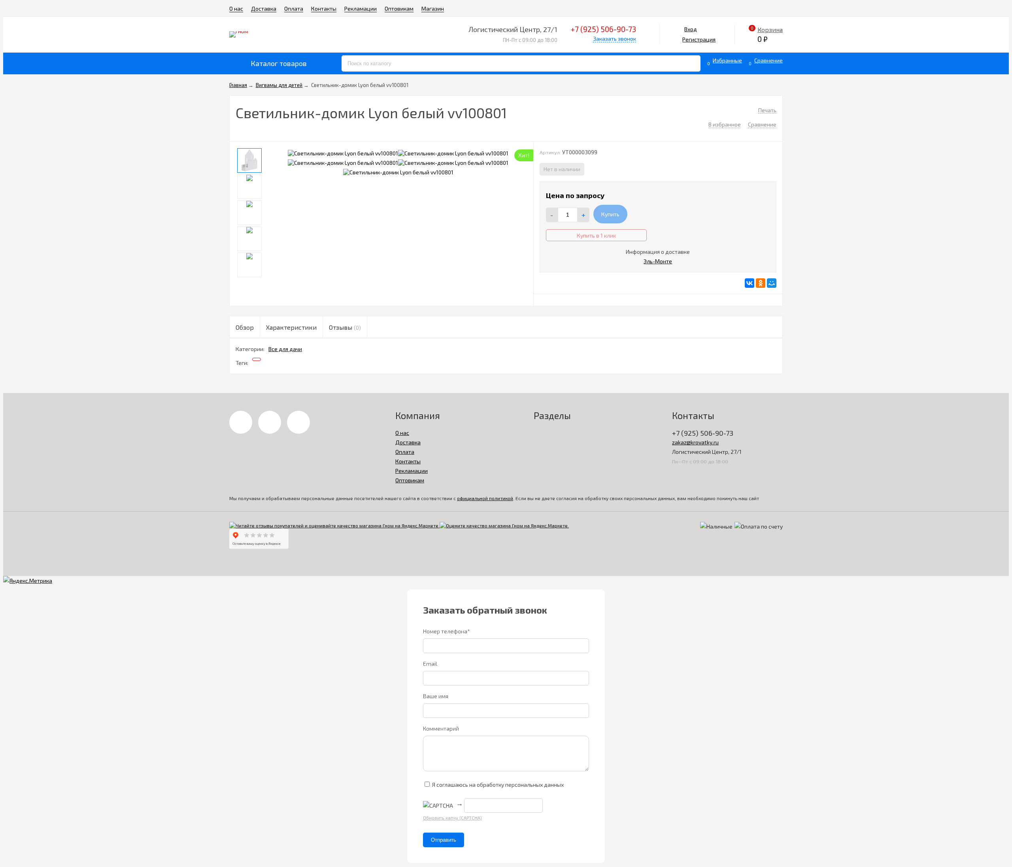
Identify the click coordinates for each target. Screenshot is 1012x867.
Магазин (432, 8)
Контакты (323, 8)
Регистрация (699, 39)
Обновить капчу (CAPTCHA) (452, 817)
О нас (236, 8)
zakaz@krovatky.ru (695, 442)
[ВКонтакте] (749, 283)
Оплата (293, 8)
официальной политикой (485, 498)
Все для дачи (285, 349)
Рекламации (360, 8)
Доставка (263, 8)
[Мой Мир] (771, 283)
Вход (690, 29)
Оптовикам (399, 8)
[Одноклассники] (760, 283)
